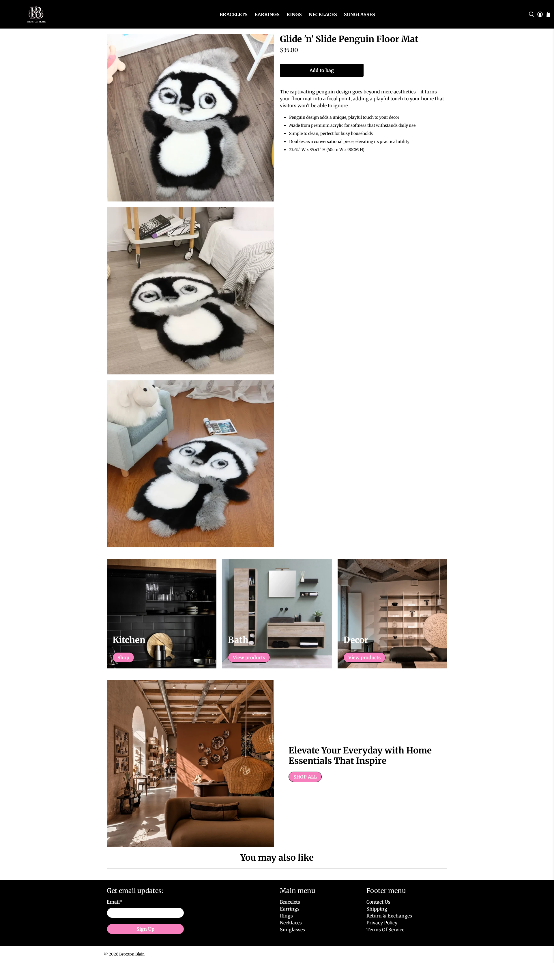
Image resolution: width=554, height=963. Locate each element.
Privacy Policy (381, 923)
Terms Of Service (385, 929)
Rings (294, 14)
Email (114, 902)
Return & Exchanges (389, 916)
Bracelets (234, 14)
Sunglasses (359, 14)
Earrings (267, 14)
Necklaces (323, 14)
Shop (123, 657)
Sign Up (145, 929)
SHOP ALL (305, 777)
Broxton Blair (131, 954)
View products (249, 657)
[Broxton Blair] (35, 14)
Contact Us (378, 902)
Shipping (376, 909)
